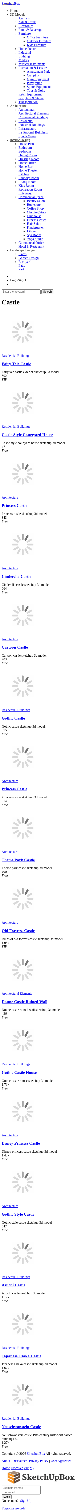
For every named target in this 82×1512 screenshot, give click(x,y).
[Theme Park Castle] (23, 848)
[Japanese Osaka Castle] (23, 1344)
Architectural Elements (34, 113)
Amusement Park (38, 71)
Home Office (27, 163)
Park (22, 269)
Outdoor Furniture (39, 41)
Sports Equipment (39, 87)
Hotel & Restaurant (31, 246)
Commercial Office (31, 242)
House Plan (26, 144)
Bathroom (25, 147)
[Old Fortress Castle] (23, 918)
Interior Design (20, 140)
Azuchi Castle (13, 1285)
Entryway (25, 193)
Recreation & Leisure (33, 68)
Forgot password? (13, 1508)
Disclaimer (19, 1461)
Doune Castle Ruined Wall (24, 1001)
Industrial (25, 52)
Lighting (24, 56)
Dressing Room (29, 159)
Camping (33, 75)
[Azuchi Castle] (23, 1273)
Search (47, 291)
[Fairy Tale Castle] (23, 352)
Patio (22, 265)
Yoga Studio (35, 239)
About (6, 1461)
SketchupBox (11, 3)
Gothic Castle (13, 718)
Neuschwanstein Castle (21, 1427)
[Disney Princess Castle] (23, 1131)
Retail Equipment (30, 94)
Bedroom (25, 151)
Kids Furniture (36, 45)
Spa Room (34, 235)
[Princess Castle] (23, 493)
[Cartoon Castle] (23, 635)
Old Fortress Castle (18, 930)
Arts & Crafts (27, 22)
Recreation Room (30, 189)
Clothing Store (36, 212)
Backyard (25, 261)
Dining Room (28, 155)
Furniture (25, 33)
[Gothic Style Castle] (23, 1202)
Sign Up (25, 1500)
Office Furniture (37, 37)
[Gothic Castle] (23, 706)
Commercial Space (31, 197)
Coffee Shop (35, 208)
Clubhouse (34, 216)
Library (32, 231)
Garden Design (29, 258)
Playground (34, 83)
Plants (22, 254)
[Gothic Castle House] (23, 1060)
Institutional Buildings (33, 132)
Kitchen (24, 174)
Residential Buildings (16, 355)
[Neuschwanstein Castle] (23, 1415)
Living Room (27, 182)
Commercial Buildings (33, 117)
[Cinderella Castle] (23, 564)
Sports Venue (27, 136)
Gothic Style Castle (18, 1214)
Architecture (18, 106)
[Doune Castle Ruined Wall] (23, 989)
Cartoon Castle (15, 647)
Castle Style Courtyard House (27, 434)
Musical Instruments (32, 64)
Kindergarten (35, 227)
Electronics (26, 26)
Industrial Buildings (32, 125)
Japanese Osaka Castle (21, 1356)
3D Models (17, 14)
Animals (24, 18)
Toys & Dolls (36, 90)
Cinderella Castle (16, 576)
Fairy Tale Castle (16, 364)
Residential (26, 121)
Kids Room (26, 185)
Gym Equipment (38, 79)
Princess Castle (14, 505)
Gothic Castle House (19, 1072)
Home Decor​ (27, 48)
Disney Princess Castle (21, 1143)
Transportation (28, 102)
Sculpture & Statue (31, 98)
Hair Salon (34, 223)
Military (24, 60)
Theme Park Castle (18, 860)
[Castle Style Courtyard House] (23, 422)
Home (14, 10)
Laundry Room (29, 178)
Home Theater (28, 170)
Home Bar (25, 166)
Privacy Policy (38, 1461)
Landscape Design (22, 250)
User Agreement (61, 1461)
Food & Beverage (30, 29)
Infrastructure (27, 128)
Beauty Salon (36, 201)
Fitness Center (36, 220)
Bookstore (34, 204)
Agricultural (26, 109)
